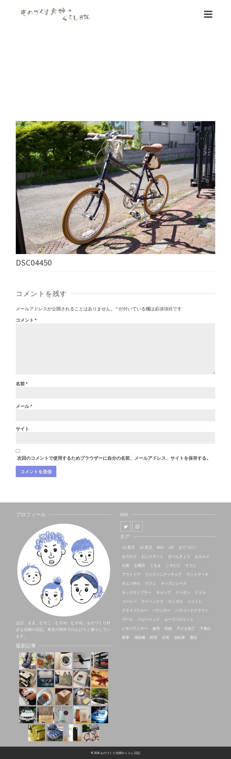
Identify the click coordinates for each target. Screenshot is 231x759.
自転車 (179, 637)
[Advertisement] (115, 70)
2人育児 (128, 547)
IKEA (160, 547)
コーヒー (129, 601)
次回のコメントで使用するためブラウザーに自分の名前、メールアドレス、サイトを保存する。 (114, 458)
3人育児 (145, 547)
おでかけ (129, 556)
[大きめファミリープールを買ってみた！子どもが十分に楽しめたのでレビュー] (99, 714)
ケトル (200, 592)
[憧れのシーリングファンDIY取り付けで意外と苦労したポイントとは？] (81, 660)
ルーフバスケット (179, 619)
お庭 (125, 565)
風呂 (193, 637)
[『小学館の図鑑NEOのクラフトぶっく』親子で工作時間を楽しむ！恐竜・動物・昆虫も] (99, 678)
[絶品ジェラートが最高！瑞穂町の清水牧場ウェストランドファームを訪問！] (45, 714)
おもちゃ (202, 556)
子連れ (205, 628)
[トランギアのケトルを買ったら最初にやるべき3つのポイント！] (81, 696)
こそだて (173, 565)
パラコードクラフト (192, 610)
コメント (26, 320)
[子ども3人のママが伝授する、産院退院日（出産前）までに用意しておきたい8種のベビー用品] (27, 678)
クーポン (183, 592)
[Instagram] (137, 526)
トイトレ (195, 601)
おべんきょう (179, 556)
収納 (168, 628)
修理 (156, 628)
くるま (155, 565)
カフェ (150, 583)
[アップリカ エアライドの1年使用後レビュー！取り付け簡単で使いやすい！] (27, 660)
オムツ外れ (131, 583)
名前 (22, 383)
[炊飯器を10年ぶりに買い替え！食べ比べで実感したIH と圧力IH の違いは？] (81, 678)
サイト (22, 428)
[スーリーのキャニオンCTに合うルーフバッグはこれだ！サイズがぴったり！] (99, 696)
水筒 (165, 637)
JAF (171, 547)
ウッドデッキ (197, 574)
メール (24, 406)
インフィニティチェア (163, 574)
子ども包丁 (186, 628)
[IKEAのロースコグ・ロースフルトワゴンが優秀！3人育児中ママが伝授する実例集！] (99, 660)
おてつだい (188, 547)
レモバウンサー (135, 628)
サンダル (175, 601)
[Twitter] (125, 526)
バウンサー (161, 610)
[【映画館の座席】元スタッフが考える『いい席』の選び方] (45, 678)
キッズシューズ (173, 583)
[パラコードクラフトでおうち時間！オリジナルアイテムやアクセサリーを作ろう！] (36, 732)
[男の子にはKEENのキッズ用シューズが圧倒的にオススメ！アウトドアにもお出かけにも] (54, 732)
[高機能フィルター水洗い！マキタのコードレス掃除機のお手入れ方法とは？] (63, 714)
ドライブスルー (135, 610)
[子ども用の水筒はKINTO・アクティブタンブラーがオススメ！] (72, 732)
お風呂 (139, 565)
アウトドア (131, 574)
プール (127, 619)
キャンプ (163, 592)
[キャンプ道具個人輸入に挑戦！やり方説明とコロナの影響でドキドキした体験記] (63, 696)
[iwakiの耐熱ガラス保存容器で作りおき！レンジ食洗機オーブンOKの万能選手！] (45, 660)
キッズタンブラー (136, 592)
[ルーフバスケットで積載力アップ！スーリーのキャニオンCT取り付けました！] (27, 714)
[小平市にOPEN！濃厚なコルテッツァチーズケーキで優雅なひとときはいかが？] (45, 696)
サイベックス (152, 601)
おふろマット (152, 556)
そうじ (190, 565)
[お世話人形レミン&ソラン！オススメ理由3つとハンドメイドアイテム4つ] (27, 696)
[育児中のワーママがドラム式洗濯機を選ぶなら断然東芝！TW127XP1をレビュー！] (63, 660)
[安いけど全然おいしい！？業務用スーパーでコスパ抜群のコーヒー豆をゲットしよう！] (81, 714)
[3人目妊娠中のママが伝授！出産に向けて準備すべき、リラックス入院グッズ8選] (63, 678)
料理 (153, 637)
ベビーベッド (149, 619)
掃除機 (139, 637)
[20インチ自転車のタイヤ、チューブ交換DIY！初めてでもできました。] (90, 732)
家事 (125, 637)
